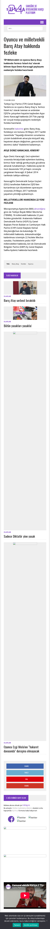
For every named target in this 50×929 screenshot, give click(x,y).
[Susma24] (25, 10)
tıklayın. (26, 805)
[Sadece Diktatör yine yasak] (25, 528)
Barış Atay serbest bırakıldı (19, 300)
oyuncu (30, 264)
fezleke (23, 264)
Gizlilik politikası (30, 925)
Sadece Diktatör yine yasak (19, 536)
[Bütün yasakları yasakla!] (25, 318)
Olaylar (7, 296)
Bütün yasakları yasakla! (18, 325)
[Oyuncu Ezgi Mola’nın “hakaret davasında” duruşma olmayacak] (25, 739)
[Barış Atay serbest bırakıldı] (25, 293)
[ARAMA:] (25, 28)
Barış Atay (15, 264)
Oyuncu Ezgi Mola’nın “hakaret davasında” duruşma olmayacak (21, 748)
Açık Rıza (14, 811)
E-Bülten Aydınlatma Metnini (22, 808)
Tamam (17, 925)
